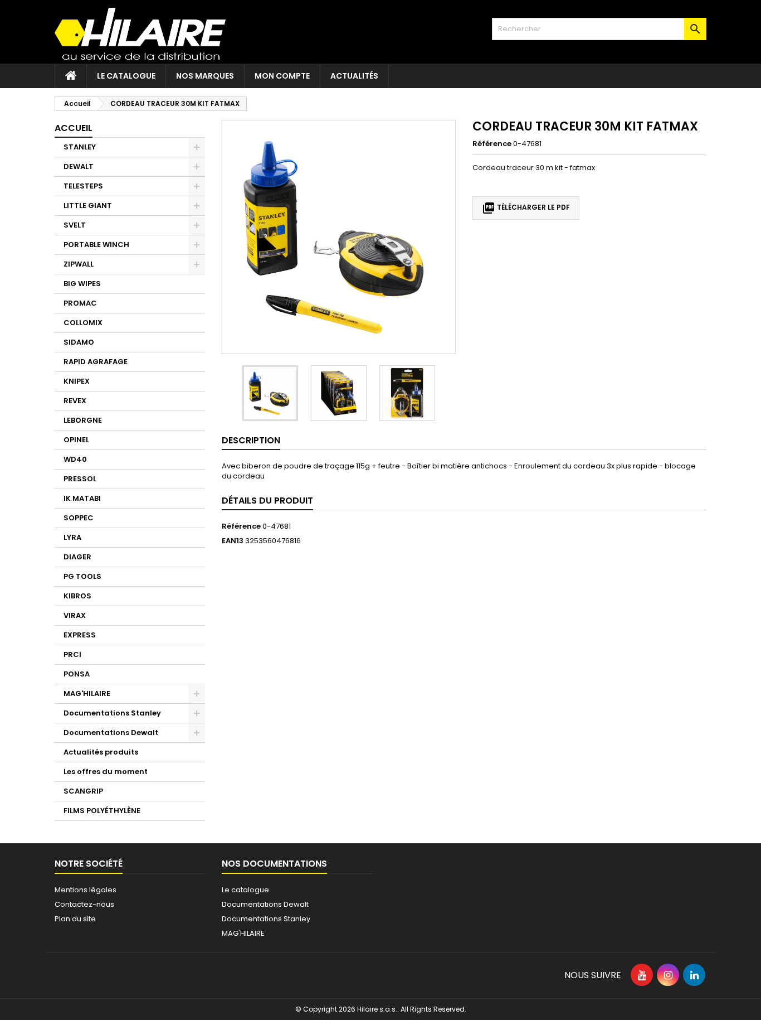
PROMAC (80, 303)
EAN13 (232, 541)
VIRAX (75, 615)
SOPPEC (79, 518)
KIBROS (77, 596)
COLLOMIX (83, 322)
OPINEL (76, 439)
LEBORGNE (83, 420)
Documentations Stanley (112, 713)
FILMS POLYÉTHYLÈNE (102, 810)
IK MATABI (82, 498)
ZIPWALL (79, 264)
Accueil (73, 128)
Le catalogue (126, 75)
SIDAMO (79, 342)
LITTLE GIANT (88, 205)
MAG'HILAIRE (87, 693)
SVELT (75, 225)
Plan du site (75, 918)
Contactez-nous (84, 904)
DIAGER (77, 557)
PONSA (77, 674)
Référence (491, 144)
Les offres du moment (106, 771)
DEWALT (79, 166)
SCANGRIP (83, 791)
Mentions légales (85, 889)
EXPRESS (80, 635)
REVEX (75, 400)
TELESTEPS (83, 186)
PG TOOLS (82, 576)
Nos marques (205, 75)
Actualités (354, 75)
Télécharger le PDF (526, 208)
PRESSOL (80, 478)
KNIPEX (77, 381)
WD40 (75, 459)
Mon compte (282, 75)
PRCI (72, 654)
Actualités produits (101, 752)
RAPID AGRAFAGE (96, 361)
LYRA (72, 537)
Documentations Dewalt (111, 732)
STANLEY (80, 147)
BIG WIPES (82, 283)
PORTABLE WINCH (96, 244)
